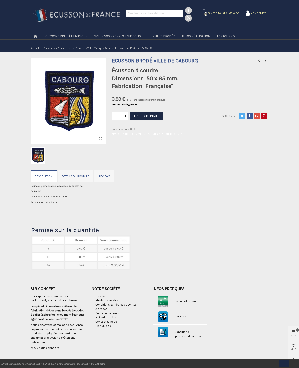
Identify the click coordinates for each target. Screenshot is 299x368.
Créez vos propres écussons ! (118, 36)
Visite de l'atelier (105, 317)
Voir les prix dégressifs (124, 104)
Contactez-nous (106, 321)
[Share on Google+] (257, 116)
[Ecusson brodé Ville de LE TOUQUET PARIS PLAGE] (265, 61)
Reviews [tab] (104, 176)
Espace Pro (226, 36)
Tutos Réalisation (196, 36)
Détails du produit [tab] (75, 176)
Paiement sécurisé (107, 313)
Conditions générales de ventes (116, 304)
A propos (101, 309)
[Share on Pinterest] (264, 116)
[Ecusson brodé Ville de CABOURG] (101, 139)
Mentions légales (106, 300)
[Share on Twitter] (242, 116)
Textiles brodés (162, 36)
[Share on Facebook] (250, 116)
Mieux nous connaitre (45, 348)
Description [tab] (43, 176)
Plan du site (103, 326)
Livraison (101, 296)
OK (284, 363)
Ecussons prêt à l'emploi (64, 36)
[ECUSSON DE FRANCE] (76, 15)
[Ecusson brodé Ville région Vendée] (259, 61)
